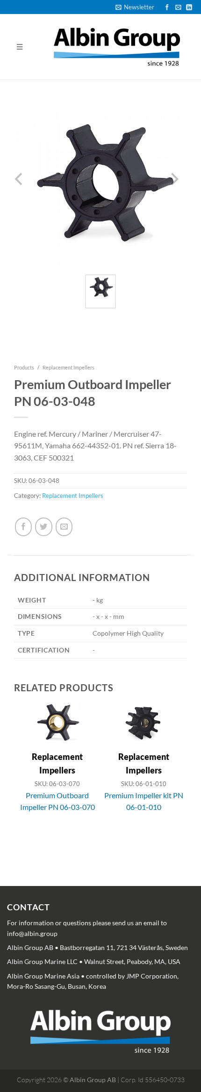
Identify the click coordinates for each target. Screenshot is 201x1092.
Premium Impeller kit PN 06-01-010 (143, 801)
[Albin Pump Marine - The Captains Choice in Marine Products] (117, 47)
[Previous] (19, 783)
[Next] (174, 783)
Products (24, 367)
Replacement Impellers (68, 367)
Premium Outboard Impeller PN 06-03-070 (57, 801)
